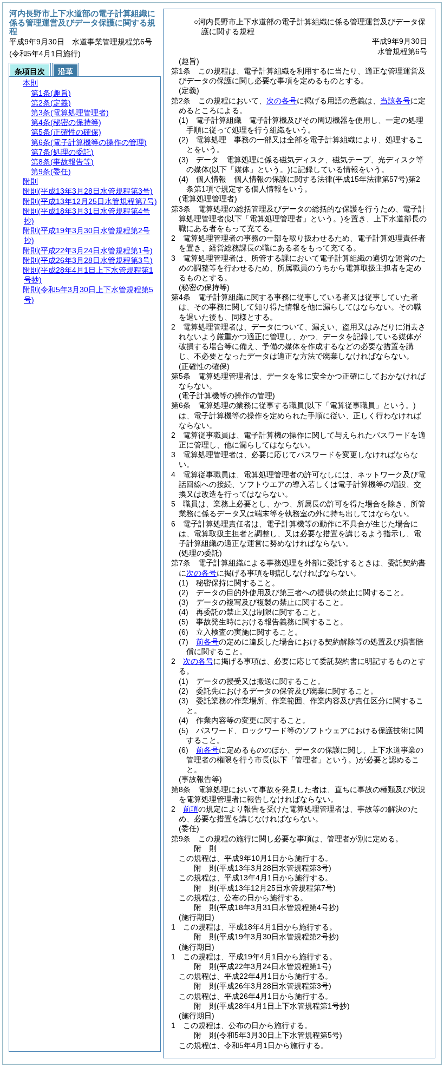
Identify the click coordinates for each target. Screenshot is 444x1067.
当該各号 (395, 100)
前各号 (207, 641)
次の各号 (281, 100)
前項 (190, 809)
